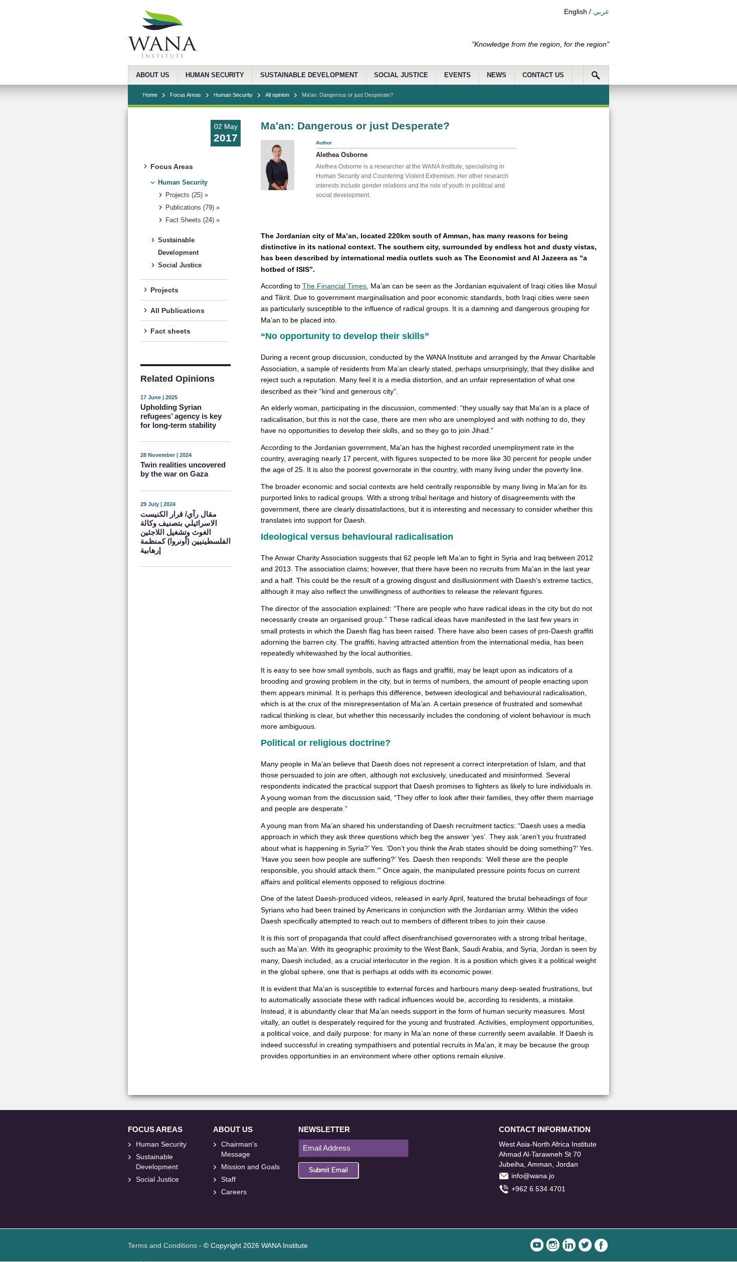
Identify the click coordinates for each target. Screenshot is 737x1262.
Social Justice (180, 265)
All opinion (277, 95)
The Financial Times (334, 286)
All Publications (177, 310)
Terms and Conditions (162, 1245)
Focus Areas (185, 95)
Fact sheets (170, 331)
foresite (148, 1202)
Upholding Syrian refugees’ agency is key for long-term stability (181, 416)
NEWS (496, 75)
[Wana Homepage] (162, 55)
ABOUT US (152, 75)
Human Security (233, 95)
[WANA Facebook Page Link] (601, 1245)
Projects (164, 290)
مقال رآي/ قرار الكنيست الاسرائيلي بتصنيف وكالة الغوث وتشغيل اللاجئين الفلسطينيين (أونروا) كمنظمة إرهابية (185, 532)
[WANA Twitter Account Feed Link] (585, 1245)
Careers (234, 1192)
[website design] (170, 1202)
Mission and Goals (250, 1167)
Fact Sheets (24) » (192, 220)
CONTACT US (543, 75)
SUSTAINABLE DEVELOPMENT (309, 75)
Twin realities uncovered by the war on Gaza (183, 469)
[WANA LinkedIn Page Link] (569, 1245)
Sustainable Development (178, 246)
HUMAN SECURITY (215, 75)
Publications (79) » (192, 207)
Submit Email (328, 1170)
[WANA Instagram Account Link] (553, 1245)
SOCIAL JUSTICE (401, 75)
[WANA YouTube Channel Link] (537, 1245)
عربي (601, 12)
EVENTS (457, 75)
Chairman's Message (239, 1149)
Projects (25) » (186, 195)
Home (150, 95)
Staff (228, 1179)
